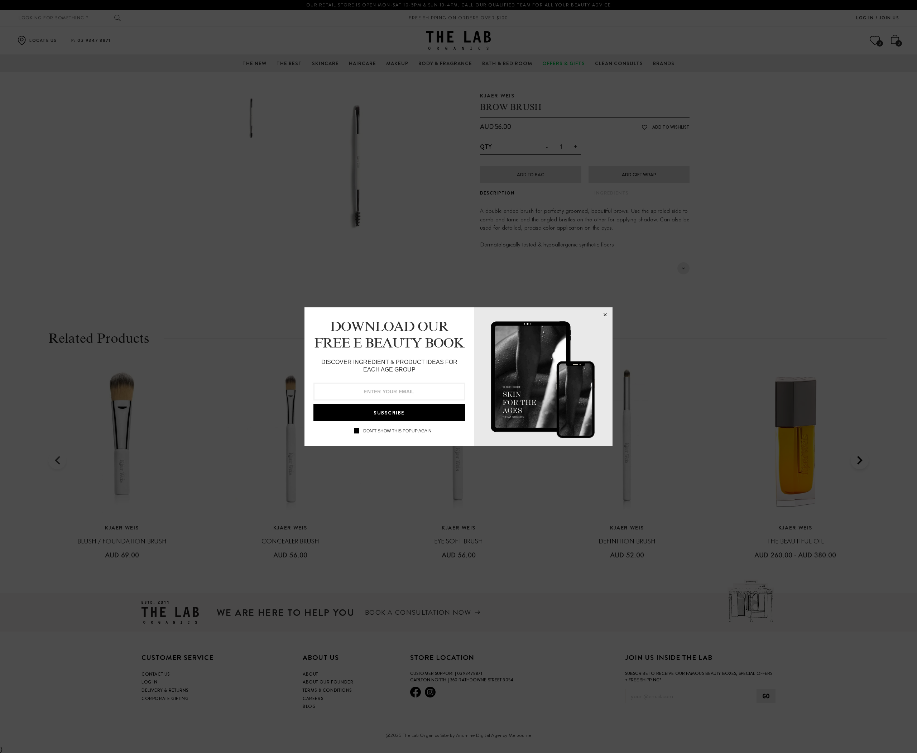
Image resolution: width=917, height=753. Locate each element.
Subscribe (389, 412)
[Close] (605, 315)
